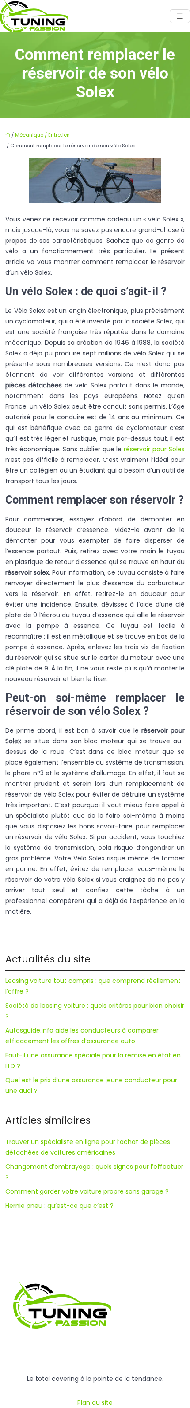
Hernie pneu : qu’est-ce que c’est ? (59, 1205)
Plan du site (95, 1402)
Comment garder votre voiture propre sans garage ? (87, 1191)
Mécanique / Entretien (42, 134)
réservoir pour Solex (154, 449)
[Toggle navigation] (180, 16)
